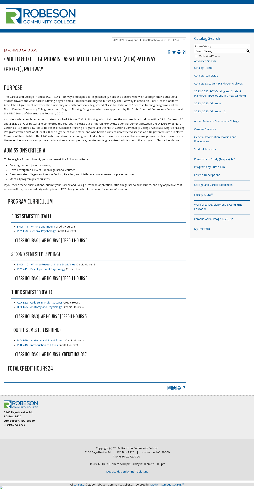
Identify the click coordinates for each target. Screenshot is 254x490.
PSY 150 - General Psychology (36, 231)
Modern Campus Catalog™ (167, 484)
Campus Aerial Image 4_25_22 (213, 219)
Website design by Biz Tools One (127, 471)
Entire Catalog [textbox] (203, 46)
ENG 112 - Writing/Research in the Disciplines (46, 264)
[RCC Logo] (22, 408)
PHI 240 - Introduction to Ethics (37, 345)
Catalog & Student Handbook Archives (218, 83)
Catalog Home (203, 67)
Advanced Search (205, 61)
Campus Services (205, 129)
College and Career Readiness (213, 184)
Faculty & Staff (203, 195)
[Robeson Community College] (40, 25)
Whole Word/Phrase (209, 56)
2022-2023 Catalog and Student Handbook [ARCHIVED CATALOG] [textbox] (148, 40)
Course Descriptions (207, 175)
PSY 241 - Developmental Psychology (41, 269)
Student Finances (205, 149)
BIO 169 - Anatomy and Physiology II (40, 340)
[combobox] (149, 40)
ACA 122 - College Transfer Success (40, 302)
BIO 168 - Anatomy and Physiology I (40, 307)
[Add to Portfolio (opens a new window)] (174, 52)
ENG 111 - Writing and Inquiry (36, 226)
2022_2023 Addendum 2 (210, 111)
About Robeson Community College (216, 121)
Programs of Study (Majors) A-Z (214, 159)
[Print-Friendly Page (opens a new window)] (179, 52)
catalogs (78, 484)
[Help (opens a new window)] (184, 52)
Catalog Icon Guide (206, 75)
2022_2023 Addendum (208, 103)
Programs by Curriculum (209, 167)
